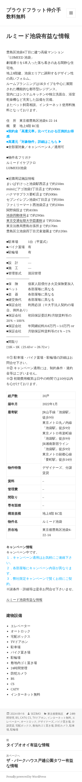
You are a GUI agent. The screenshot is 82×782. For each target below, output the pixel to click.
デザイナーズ (46, 721)
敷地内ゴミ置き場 (43, 725)
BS (17, 717)
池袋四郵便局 (16, 215)
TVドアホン (39, 717)
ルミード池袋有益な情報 (24, 599)
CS (29, 717)
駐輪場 (14, 729)
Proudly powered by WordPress (26, 776)
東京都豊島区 (55, 714)
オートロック (29, 721)
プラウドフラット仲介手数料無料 (33, 13)
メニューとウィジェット (71, 17)
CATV (23, 717)
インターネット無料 (59, 717)
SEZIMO (36, 714)
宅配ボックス (23, 725)
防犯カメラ (61, 725)
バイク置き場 (63, 721)
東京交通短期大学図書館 (24, 220)
